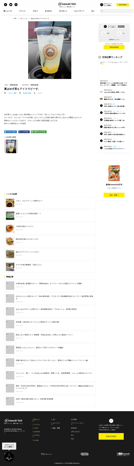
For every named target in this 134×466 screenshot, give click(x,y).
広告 (72, 439)
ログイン (121, 26)
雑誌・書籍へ (114, 195)
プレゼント (63, 11)
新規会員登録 (122, 4)
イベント (22, 11)
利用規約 (74, 428)
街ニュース (8, 11)
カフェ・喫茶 (12, 93)
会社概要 (74, 419)
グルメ (35, 11)
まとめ (36, 440)
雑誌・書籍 (56, 428)
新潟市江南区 (27, 93)
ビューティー (79, 11)
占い (93, 11)
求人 (72, 435)
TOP (15, 18)
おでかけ (48, 11)
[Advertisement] (50, 104)
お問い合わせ (75, 431)
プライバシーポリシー (77, 423)
